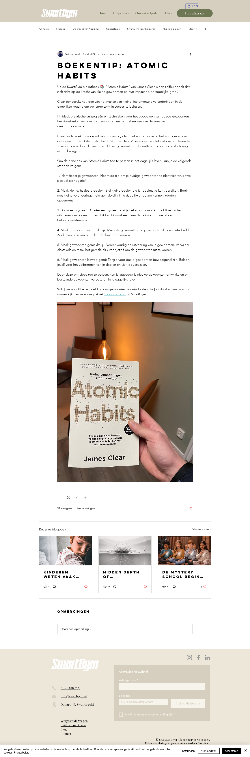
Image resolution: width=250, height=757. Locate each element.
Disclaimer (204, 743)
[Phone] (54, 688)
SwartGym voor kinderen (141, 28)
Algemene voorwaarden (181, 743)
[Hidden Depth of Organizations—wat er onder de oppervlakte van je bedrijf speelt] (125, 550)
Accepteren (231, 751)
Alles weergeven (201, 528)
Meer (192, 28)
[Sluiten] (245, 750)
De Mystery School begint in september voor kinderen (183, 574)
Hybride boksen (172, 28)
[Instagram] (189, 657)
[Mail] (54, 696)
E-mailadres (126, 695)
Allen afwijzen (209, 751)
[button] (206, 28)
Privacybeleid (21, 752)
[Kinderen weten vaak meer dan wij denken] (65, 550)
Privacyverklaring (155, 743)
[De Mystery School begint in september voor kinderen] (184, 550)
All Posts (44, 28)
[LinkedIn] (207, 657)
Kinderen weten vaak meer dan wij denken (62, 574)
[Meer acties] (190, 54)
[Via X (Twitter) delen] (68, 497)
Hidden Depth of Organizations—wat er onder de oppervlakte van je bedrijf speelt (123, 574)
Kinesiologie (113, 28)
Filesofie (60, 28)
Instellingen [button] (188, 751)
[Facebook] (198, 657)
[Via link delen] (86, 497)
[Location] (54, 704)
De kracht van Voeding (86, 28)
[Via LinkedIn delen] (77, 497)
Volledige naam (128, 680)
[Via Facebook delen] (59, 497)
